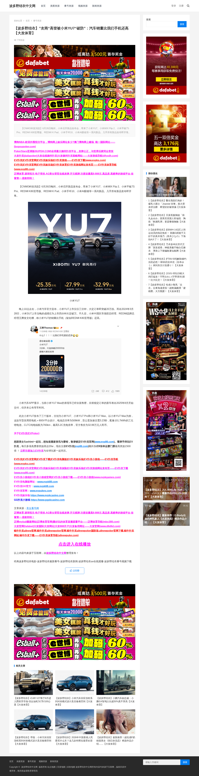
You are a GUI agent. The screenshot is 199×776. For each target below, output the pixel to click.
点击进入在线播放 (74, 544)
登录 (173, 5)
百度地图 (61, 767)
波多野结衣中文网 (22, 6)
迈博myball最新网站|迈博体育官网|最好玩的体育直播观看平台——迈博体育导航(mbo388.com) (66, 521)
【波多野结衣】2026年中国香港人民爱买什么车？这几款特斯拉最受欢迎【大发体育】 (74, 740)
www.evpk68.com (44, 486)
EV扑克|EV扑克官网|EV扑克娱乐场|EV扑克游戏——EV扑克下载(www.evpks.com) (60, 160)
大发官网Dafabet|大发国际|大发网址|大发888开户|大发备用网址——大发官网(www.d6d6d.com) (67, 526)
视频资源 (83, 5)
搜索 (148, 19)
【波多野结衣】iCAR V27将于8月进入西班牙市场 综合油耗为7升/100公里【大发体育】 (32, 701)
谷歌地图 (71, 767)
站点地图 (51, 767)
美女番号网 (32, 508)
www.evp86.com (104, 441)
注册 (181, 5)
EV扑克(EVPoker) (29, 433)
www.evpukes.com (41, 490)
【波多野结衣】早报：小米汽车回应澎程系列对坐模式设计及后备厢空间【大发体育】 (32, 740)
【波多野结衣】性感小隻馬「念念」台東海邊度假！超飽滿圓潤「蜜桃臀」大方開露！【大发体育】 (167, 288)
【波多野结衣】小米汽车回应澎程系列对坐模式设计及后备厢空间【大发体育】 (74, 701)
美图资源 (55, 5)
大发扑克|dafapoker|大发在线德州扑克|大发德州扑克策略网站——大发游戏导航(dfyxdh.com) (66, 155)
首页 (43, 5)
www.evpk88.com (47, 481)
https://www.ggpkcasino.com (48, 500)
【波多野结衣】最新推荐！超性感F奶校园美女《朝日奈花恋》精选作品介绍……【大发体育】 (115, 740)
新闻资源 (97, 5)
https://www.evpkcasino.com (47, 495)
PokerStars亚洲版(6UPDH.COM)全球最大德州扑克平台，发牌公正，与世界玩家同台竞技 (63, 151)
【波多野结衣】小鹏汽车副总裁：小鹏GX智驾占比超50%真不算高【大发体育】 (115, 701)
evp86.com (81, 446)
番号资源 (69, 5)
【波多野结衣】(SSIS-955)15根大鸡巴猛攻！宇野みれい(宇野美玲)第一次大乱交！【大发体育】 (166, 276)
